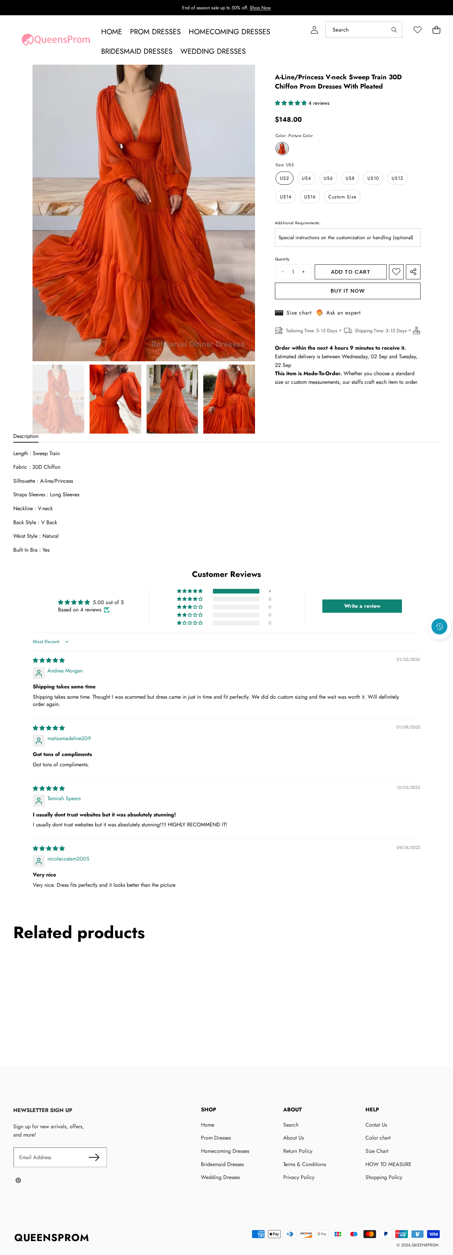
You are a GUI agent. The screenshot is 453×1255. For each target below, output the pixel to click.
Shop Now (260, 7)
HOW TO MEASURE (388, 1164)
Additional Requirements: (298, 223)
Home (207, 1125)
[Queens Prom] (55, 41)
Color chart (378, 1138)
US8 (350, 178)
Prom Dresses (216, 1138)
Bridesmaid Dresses (222, 1164)
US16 (310, 196)
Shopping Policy (383, 1177)
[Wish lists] (417, 29)
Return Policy (297, 1151)
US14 (285, 196)
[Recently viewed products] (439, 626)
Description (25, 436)
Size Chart (376, 1151)
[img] (49, 660)
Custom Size (342, 196)
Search (290, 1125)
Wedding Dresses (220, 1177)
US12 (397, 178)
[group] (58, 399)
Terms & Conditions (304, 1164)
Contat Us (376, 1125)
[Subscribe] (94, 1157)
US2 (284, 178)
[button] (436, 29)
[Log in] (314, 29)
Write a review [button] (362, 606)
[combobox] (364, 29)
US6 (328, 178)
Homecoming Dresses (225, 1151)
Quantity (282, 259)
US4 (306, 178)
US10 (373, 178)
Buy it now (348, 291)
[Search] (394, 29)
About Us (293, 1138)
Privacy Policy (298, 1177)
